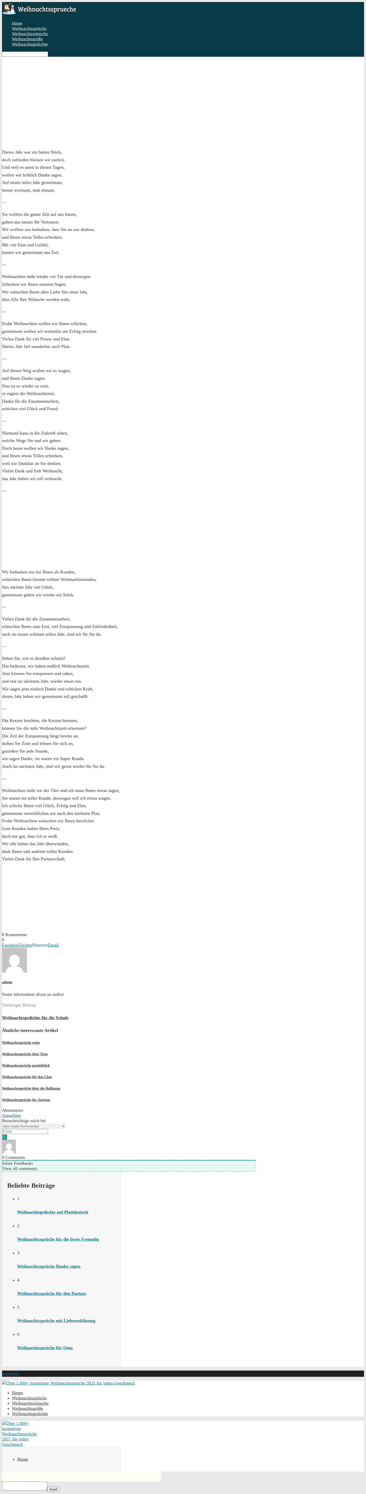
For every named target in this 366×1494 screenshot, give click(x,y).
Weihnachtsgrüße (27, 39)
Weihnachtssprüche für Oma (45, 1347)
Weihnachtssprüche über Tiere (25, 1054)
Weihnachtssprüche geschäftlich (26, 1065)
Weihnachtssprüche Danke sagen (48, 1266)
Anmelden (11, 1115)
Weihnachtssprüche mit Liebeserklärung (56, 1320)
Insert (53, 1489)
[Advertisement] (39, 110)
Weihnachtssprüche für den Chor (27, 1077)
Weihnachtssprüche (29, 28)
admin (7, 982)
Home (22, 1459)
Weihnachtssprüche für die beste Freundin (58, 1239)
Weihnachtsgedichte (30, 44)
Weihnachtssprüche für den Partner (51, 1293)
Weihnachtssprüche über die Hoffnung (31, 1088)
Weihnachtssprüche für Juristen (26, 1100)
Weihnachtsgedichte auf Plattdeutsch (52, 1212)
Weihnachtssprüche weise (21, 1043)
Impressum (10, 1374)
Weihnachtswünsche (30, 33)
